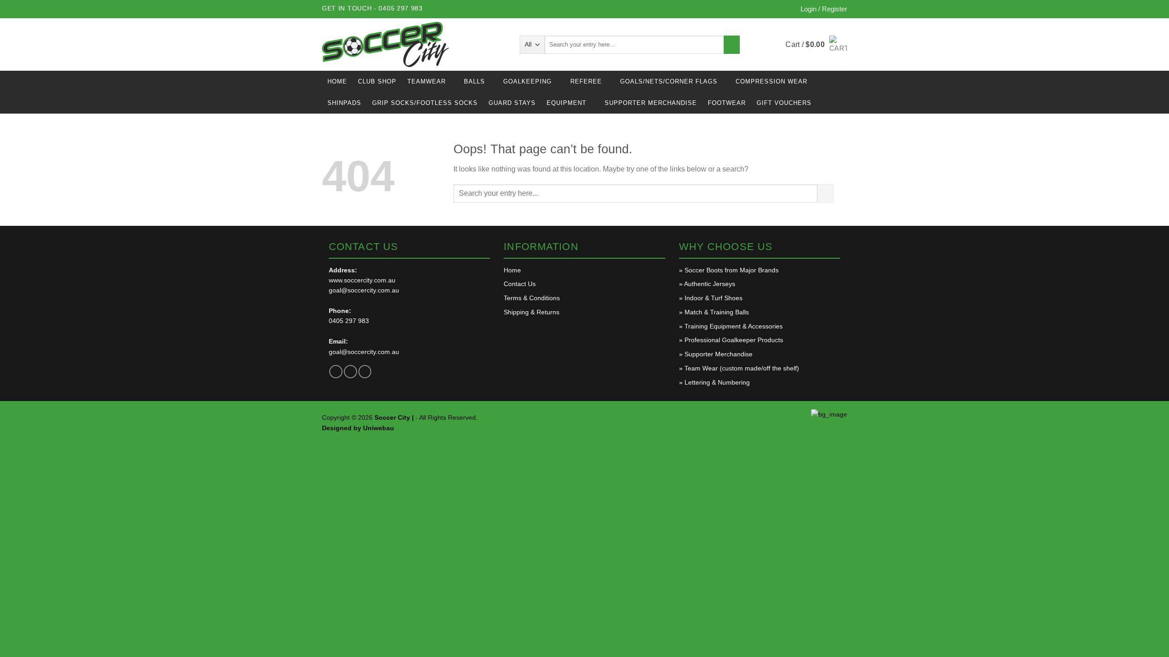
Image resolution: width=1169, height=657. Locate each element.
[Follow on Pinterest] (365, 371)
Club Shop (377, 81)
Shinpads (344, 102)
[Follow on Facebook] (335, 371)
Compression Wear (771, 81)
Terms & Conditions (532, 298)
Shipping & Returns (531, 312)
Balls (474, 81)
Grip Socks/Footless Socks (425, 102)
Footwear (727, 102)
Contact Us (520, 283)
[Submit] (732, 45)
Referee (586, 81)
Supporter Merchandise (651, 102)
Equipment (566, 102)
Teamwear (426, 81)
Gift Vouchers (784, 102)
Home (337, 81)
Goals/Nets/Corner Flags (668, 81)
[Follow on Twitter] (350, 371)
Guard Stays (512, 102)
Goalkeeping (527, 81)
